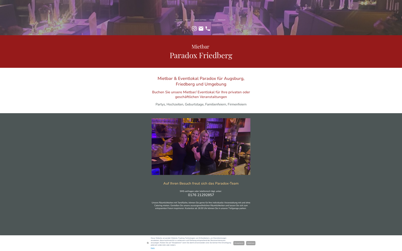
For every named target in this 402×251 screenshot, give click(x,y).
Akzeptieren (239, 243)
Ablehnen (250, 243)
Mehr (153, 248)
